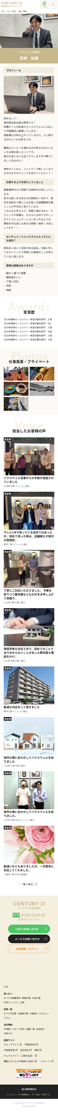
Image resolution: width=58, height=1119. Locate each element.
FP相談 (7, 1028)
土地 (22, 1002)
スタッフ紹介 (11, 11)
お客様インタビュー (39, 1013)
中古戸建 (36, 997)
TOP (2, 11)
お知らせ (8, 1033)
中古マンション (11, 1002)
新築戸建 (26, 997)
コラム (7, 1017)
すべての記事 (10, 1013)
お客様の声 (23, 1013)
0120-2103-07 (33, 915)
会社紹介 (40, 1028)
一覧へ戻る (27, 884)
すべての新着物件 (12, 997)
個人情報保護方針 (29, 1089)
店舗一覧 (30, 1028)
